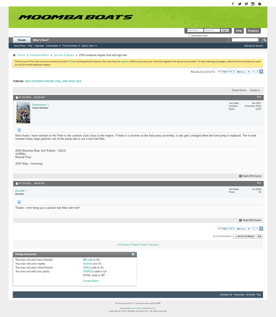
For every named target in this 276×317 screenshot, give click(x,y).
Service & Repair (64, 55)
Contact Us (226, 294)
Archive (250, 294)
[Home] (75, 17)
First (242, 72)
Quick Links (88, 45)
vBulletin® (137, 308)
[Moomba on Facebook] (233, 4)
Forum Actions (69, 45)
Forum (22, 40)
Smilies (87, 263)
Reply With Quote (252, 176)
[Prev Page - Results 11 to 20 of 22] (248, 72)
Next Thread (149, 244)
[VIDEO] (88, 271)
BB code (88, 259)
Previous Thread (129, 244)
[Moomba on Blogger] (261, 4)
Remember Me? (199, 36)
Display (254, 90)
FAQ (30, 45)
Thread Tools (238, 90)
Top (259, 236)
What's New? (41, 40)
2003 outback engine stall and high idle (53, 81)
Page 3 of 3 (227, 71)
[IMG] (86, 267)
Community (52, 45)
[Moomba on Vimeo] (246, 4)
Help (239, 30)
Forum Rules (91, 280)
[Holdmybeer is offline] (23, 112)
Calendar (39, 45)
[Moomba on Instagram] (253, 4)
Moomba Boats (39, 55)
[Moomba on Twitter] (239, 4)
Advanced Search (253, 45)
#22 (259, 183)
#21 (259, 97)
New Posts (19, 45)
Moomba (239, 294)
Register (253, 30)
